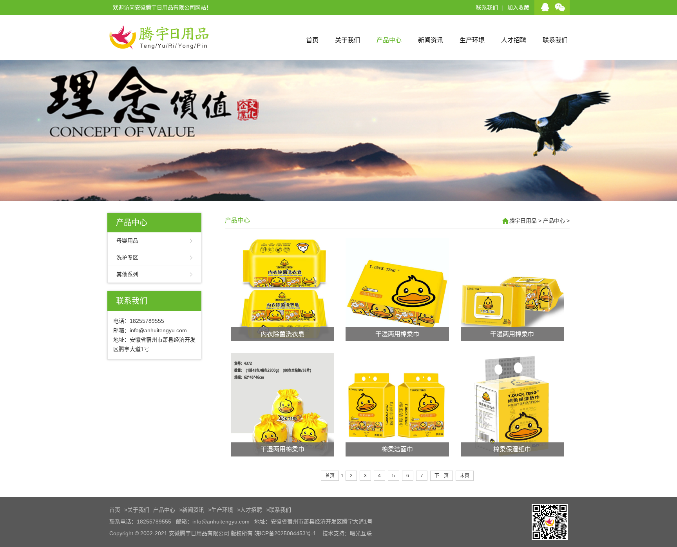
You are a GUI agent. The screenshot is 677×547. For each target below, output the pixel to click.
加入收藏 (518, 7)
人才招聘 (513, 40)
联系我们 (487, 7)
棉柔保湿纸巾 (512, 449)
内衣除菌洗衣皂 (282, 334)
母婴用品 (127, 240)
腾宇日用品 (523, 220)
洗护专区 (127, 257)
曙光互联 (361, 533)
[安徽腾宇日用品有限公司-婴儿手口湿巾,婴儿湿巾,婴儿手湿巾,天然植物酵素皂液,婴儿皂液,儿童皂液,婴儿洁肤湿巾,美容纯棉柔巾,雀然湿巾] (158, 57)
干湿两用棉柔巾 (397, 334)
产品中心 (389, 40)
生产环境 (472, 40)
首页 (312, 40)
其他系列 (127, 274)
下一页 (441, 475)
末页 (464, 475)
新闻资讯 (430, 40)
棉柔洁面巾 (397, 449)
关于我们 (347, 40)
